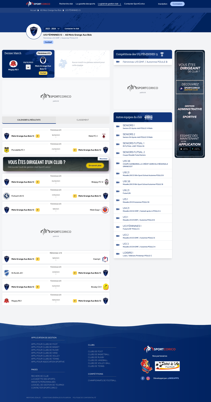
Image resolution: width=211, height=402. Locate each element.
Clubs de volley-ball (99, 363)
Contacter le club (72, 28)
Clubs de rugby (96, 357)
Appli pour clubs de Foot (44, 344)
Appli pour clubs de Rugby (45, 350)
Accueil (33, 10)
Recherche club (39, 376)
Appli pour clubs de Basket (45, 347)
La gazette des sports (43, 379)
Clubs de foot (95, 351)
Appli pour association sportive (48, 361)
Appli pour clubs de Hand (44, 353)
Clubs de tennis (96, 366)
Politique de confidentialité (84, 398)
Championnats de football (102, 380)
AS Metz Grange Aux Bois (50, 10)
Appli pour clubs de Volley (45, 356)
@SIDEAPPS (173, 378)
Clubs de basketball (98, 354)
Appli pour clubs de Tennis (45, 358)
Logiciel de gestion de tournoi (47, 385)
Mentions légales (33, 398)
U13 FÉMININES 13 (72, 10)
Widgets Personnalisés (43, 382)
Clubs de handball (98, 360)
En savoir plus (95, 165)
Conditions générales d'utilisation (56, 398)
